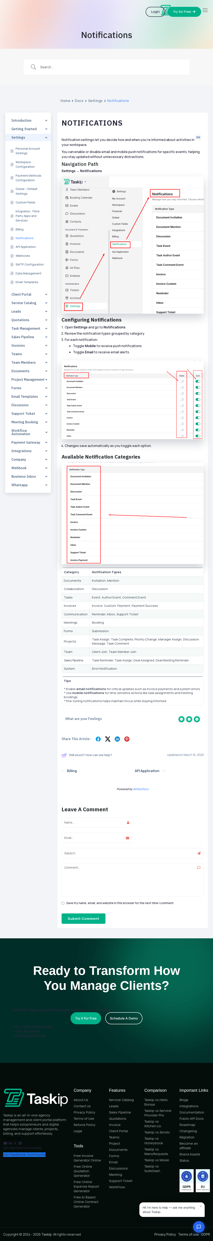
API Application (147, 771)
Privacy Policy (84, 1112)
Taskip (46, 1234)
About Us (81, 1100)
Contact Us (82, 1106)
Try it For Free (86, 1018)
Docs (79, 100)
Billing (72, 771)
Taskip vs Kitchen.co (152, 1124)
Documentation (192, 1112)
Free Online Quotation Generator (83, 1171)
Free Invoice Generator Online (87, 1158)
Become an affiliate (189, 1146)
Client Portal (118, 1131)
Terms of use (188, 1234)
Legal (78, 1131)
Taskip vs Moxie (156, 1160)
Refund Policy (84, 1125)
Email (113, 1162)
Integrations (189, 1106)
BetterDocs (141, 789)
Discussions (118, 1168)
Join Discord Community (22, 1148)
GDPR (205, 1234)
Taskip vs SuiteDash (152, 1169)
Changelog (188, 1131)
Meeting (115, 1174)
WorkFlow (117, 1187)
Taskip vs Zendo (157, 1132)
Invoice (115, 1125)
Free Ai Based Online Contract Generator (86, 1202)
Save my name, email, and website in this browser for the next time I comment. (120, 903)
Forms (114, 1156)
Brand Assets (190, 1154)
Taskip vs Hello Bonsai (156, 1102)
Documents (118, 1150)
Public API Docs (192, 1118)
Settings (95, 100)
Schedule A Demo (124, 1018)
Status (184, 1160)
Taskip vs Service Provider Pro (157, 1113)
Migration (187, 1137)
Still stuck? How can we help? (90, 755)
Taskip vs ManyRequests (156, 1152)
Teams (114, 1137)
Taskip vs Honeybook (153, 1141)
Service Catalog (121, 1100)
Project (114, 1143)
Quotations (117, 1118)
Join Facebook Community (24, 1154)
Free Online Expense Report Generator (86, 1186)
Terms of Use (84, 1118)
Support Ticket (120, 1181)
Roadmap (187, 1125)
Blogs (184, 1100)
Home (65, 100)
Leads (114, 1106)
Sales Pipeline (120, 1112)
